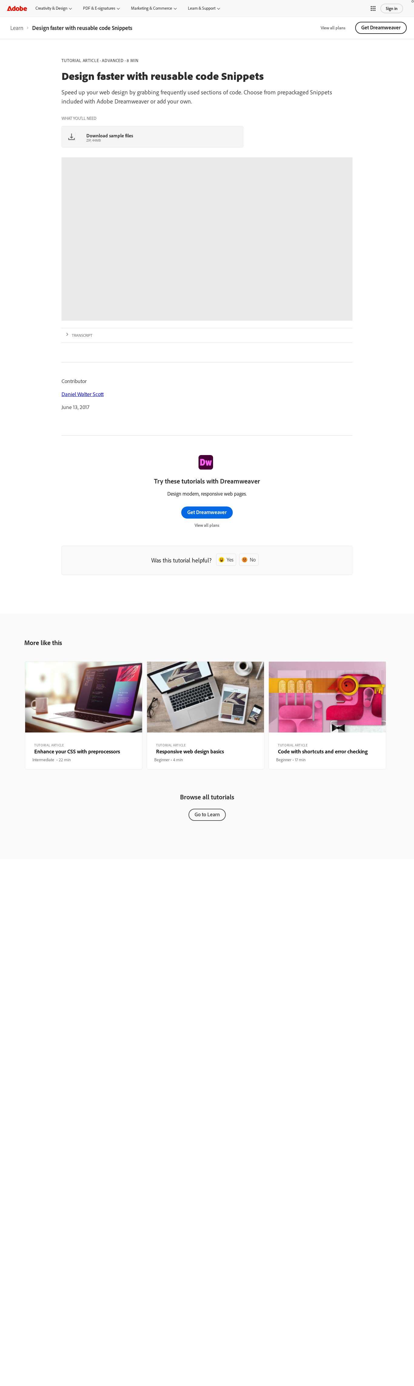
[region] (83, 715)
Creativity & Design (51, 8)
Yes (230, 559)
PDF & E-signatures (99, 8)
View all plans (333, 28)
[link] (16, 28)
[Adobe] (17, 8)
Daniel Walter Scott (83, 394)
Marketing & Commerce (151, 8)
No (253, 559)
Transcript (82, 335)
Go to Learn (207, 814)
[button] (373, 8)
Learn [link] (16, 27)
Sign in (392, 8)
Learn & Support (201, 8)
